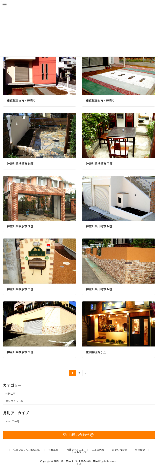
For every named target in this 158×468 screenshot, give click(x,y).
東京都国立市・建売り (21, 100)
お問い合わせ (119, 449)
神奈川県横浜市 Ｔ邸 (99, 163)
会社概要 (140, 449)
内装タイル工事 (14, 401)
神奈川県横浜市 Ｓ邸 (20, 226)
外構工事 (10, 393)
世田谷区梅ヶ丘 (96, 352)
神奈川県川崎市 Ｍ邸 (99, 226)
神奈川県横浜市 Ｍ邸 (20, 163)
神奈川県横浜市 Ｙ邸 (20, 352)
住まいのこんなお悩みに (27, 449)
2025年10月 (12, 421)
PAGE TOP (150, 449)
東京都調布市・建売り (100, 100)
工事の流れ (98, 449)
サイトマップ (79, 452)
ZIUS (79, 464)
